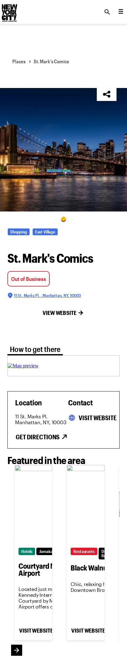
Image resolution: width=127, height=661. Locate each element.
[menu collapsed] (121, 12)
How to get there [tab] (35, 349)
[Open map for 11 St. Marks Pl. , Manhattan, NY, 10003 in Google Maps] (23, 365)
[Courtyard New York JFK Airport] (33, 504)
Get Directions (37, 437)
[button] (63, 149)
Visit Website (97, 417)
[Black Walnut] (85, 504)
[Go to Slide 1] (63, 218)
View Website (59, 312)
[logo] (9, 10)
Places (19, 61)
